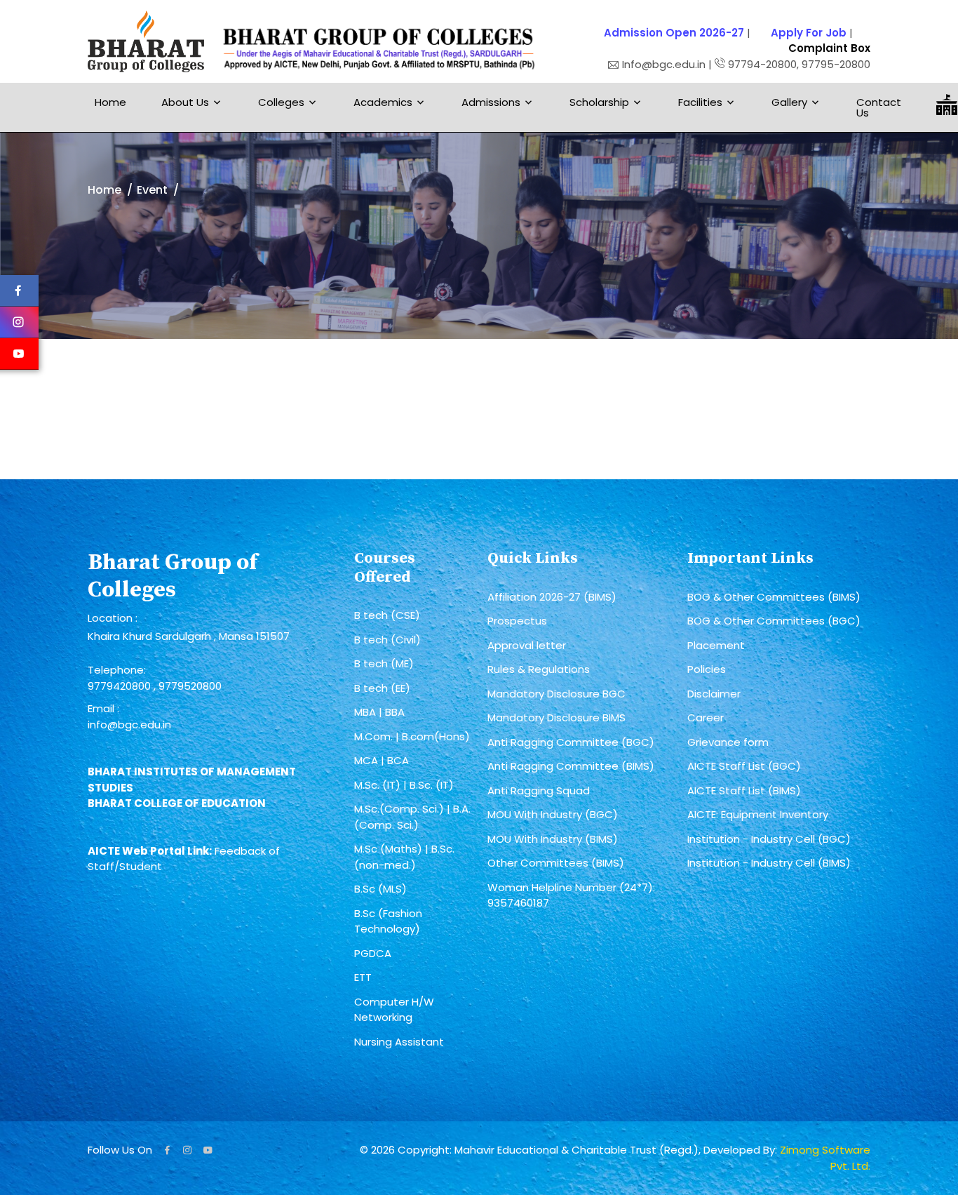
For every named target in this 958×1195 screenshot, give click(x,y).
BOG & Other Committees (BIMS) (774, 596)
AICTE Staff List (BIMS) (744, 790)
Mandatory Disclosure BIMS (556, 717)
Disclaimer (714, 693)
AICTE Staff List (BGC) (744, 766)
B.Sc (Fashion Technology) (388, 921)
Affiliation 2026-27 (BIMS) (551, 596)
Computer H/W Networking (394, 1009)
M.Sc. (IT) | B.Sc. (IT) (404, 784)
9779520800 (190, 686)
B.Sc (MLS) (380, 888)
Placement (716, 645)
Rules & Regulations (538, 669)
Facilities (700, 102)
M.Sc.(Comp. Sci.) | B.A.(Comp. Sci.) (412, 816)
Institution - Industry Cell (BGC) (769, 839)
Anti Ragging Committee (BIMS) (570, 766)
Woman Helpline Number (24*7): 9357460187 (571, 895)
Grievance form (728, 742)
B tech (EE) (382, 688)
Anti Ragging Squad (538, 790)
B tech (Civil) (387, 639)
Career (705, 717)
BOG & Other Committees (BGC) (774, 620)
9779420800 (121, 686)
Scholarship (599, 102)
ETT (363, 977)
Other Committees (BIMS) (555, 862)
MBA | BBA (379, 712)
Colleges (281, 102)
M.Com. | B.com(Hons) (412, 736)
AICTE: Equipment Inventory (757, 814)
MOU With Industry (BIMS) (552, 839)
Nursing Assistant (399, 1041)
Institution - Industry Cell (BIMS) (769, 862)
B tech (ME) (384, 663)
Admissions (490, 102)
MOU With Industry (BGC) (552, 814)
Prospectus (517, 620)
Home (110, 102)
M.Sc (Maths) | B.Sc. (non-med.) (404, 856)
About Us (185, 102)
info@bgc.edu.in (129, 724)
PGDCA (372, 953)
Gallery (789, 102)
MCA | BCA (381, 760)
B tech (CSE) (387, 615)
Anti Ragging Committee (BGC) (570, 742)
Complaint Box (829, 48)
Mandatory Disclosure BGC (556, 693)
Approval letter (526, 645)
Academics (382, 102)
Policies (706, 669)
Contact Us (878, 107)
